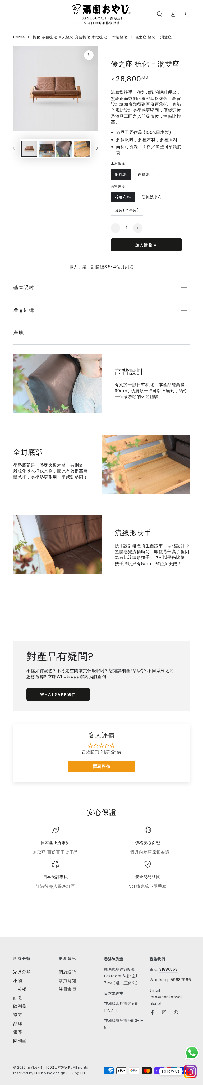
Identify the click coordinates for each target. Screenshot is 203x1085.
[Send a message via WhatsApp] (192, 1052)
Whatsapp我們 (58, 694)
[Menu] (16, 14)
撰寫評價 (101, 766)
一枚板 (19, 989)
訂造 (17, 998)
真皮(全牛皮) (127, 210)
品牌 (17, 1024)
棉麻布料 (123, 197)
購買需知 (67, 981)
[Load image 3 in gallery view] (64, 149)
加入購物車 (146, 245)
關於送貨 (67, 972)
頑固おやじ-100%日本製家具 (49, 1067)
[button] (159, 14)
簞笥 (17, 1015)
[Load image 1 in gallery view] (29, 149)
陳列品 (19, 1006)
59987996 (181, 979)
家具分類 (22, 972)
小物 (17, 981)
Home (19, 37)
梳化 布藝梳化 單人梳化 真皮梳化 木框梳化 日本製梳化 (80, 37)
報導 (17, 1032)
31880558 (168, 969)
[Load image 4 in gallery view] (82, 149)
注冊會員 (67, 989)
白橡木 (144, 174)
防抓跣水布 (152, 197)
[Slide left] (14, 148)
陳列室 (19, 1041)
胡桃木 (121, 174)
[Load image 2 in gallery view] (47, 149)
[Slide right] (97, 148)
